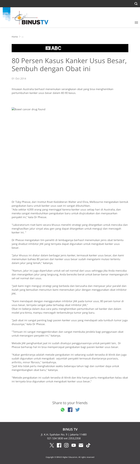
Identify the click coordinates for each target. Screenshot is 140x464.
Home (15, 36)
